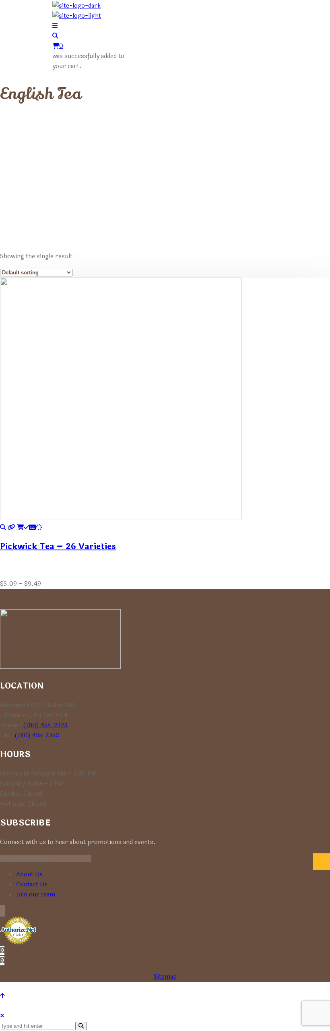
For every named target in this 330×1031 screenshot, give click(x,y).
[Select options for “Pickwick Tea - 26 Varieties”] (29, 527)
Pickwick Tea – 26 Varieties (58, 546)
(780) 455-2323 (45, 725)
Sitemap (165, 976)
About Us (29, 874)
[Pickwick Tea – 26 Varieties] (3, 527)
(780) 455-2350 (37, 735)
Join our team (35, 894)
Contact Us (31, 884)
